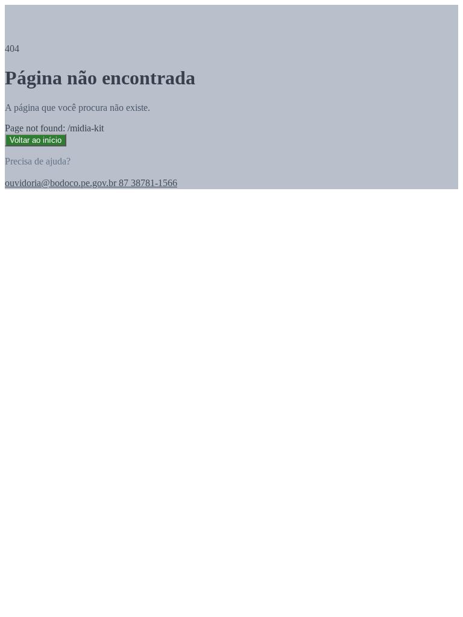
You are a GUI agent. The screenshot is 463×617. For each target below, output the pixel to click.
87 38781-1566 (146, 183)
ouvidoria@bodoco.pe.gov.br (60, 183)
